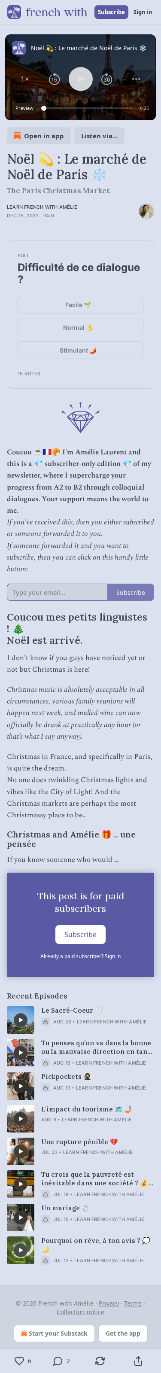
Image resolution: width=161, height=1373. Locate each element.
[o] (20, 1020)
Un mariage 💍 (65, 1208)
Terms (133, 1303)
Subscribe (111, 12)
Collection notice (80, 1312)
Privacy (109, 1303)
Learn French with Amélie (42, 207)
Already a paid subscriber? (80, 956)
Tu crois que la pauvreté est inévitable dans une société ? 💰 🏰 (94, 1178)
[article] (80, 1020)
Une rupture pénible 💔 (79, 1142)
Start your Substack (58, 1333)
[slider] (88, 108)
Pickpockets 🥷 (66, 1076)
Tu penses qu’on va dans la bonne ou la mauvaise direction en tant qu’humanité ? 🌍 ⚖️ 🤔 (96, 1047)
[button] (25, 79)
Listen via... (99, 135)
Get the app (123, 1333)
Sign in (143, 12)
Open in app (44, 135)
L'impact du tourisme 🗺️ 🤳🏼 (87, 1109)
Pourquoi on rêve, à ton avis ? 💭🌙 (95, 1244)
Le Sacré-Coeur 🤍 (72, 1010)
